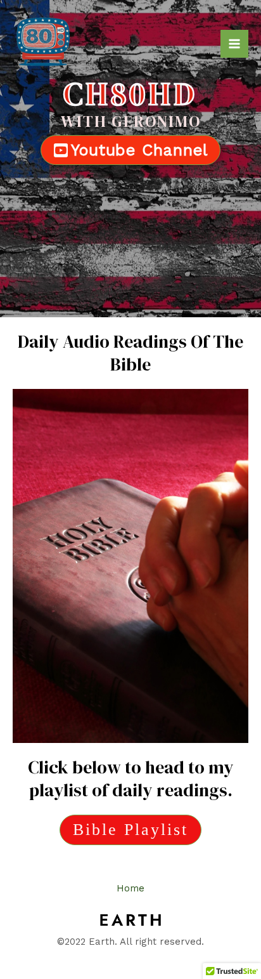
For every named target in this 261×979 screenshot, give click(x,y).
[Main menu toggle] (234, 44)
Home (130, 888)
